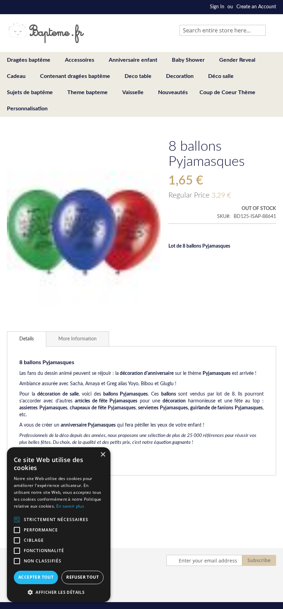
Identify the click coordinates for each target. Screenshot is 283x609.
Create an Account (256, 6)
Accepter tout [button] (35, 577)
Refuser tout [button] (82, 577)
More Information (77, 339)
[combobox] (222, 30)
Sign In (217, 6)
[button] (59, 592)
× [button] (102, 454)
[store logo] (46, 32)
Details (26, 339)
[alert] (58, 524)
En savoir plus (70, 506)
